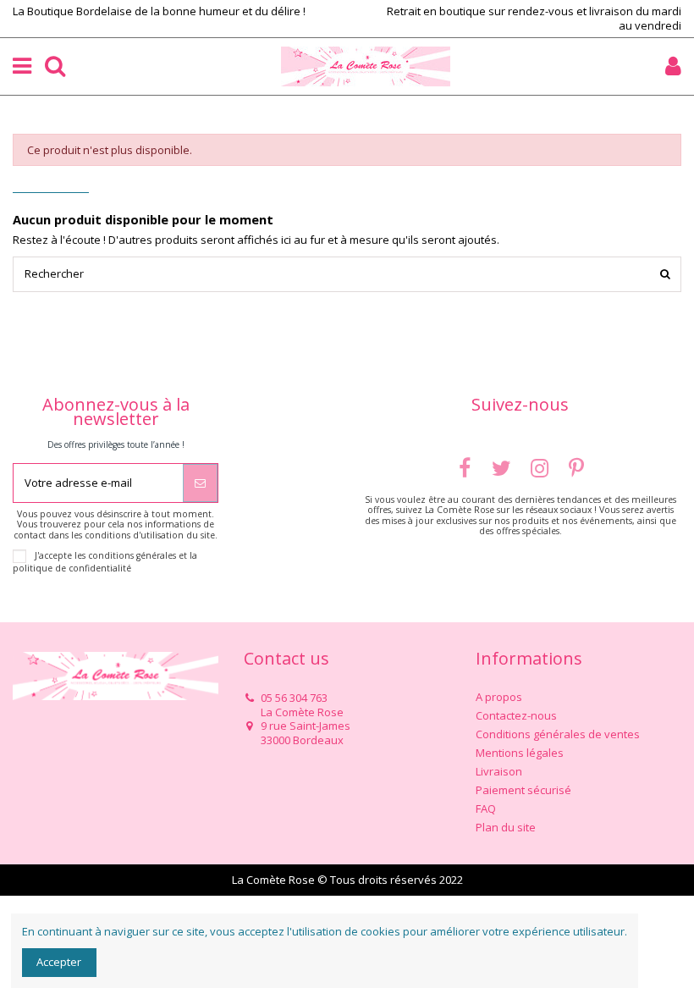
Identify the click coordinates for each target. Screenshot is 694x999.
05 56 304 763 (294, 697)
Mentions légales (520, 753)
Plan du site (506, 827)
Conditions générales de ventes (558, 734)
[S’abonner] (200, 483)
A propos (499, 697)
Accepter (58, 961)
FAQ (486, 809)
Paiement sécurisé (523, 790)
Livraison (499, 771)
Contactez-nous (516, 716)
